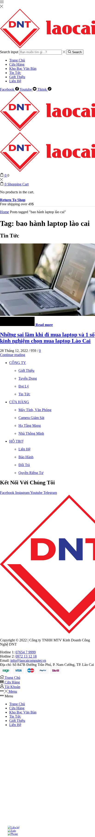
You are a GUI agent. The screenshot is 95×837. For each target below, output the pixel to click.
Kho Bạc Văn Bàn (22, 69)
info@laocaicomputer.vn (28, 660)
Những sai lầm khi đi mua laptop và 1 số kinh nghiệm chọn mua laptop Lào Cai (47, 338)
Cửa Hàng (16, 64)
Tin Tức (15, 73)
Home (4, 212)
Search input (9, 52)
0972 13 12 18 (26, 656)
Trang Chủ (17, 60)
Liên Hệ (15, 81)
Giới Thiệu (17, 77)
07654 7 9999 (25, 652)
